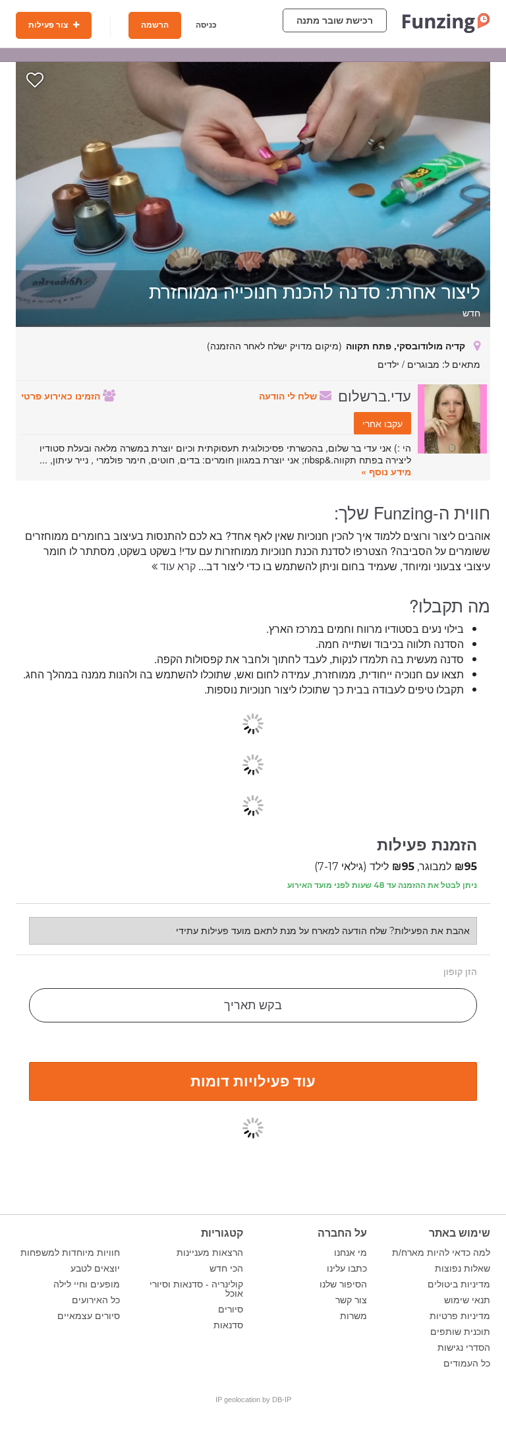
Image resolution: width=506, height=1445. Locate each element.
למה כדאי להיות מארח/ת (441, 1252)
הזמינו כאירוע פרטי (62, 395)
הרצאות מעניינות (210, 1252)
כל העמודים (466, 1363)
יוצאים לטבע (95, 1268)
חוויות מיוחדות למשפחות (70, 1252)
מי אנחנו (350, 1252)
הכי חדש (226, 1268)
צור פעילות (49, 25)
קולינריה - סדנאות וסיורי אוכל (196, 1289)
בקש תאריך (253, 1005)
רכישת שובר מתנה (334, 20)
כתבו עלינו (347, 1268)
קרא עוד (176, 566)
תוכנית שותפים (460, 1331)
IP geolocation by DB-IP (253, 1399)
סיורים (230, 1309)
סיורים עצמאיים (88, 1316)
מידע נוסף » (386, 471)
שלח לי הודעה (289, 395)
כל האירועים (96, 1300)
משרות (353, 1316)
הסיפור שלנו (343, 1284)
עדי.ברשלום (374, 394)
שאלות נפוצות (462, 1268)
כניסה (206, 25)
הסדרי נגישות (463, 1347)
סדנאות (228, 1325)
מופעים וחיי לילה (86, 1284)
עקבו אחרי (382, 423)
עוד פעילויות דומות (253, 1080)
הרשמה (155, 25)
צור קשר (351, 1300)
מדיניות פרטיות (460, 1316)
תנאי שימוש (467, 1300)
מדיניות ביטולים (459, 1284)
